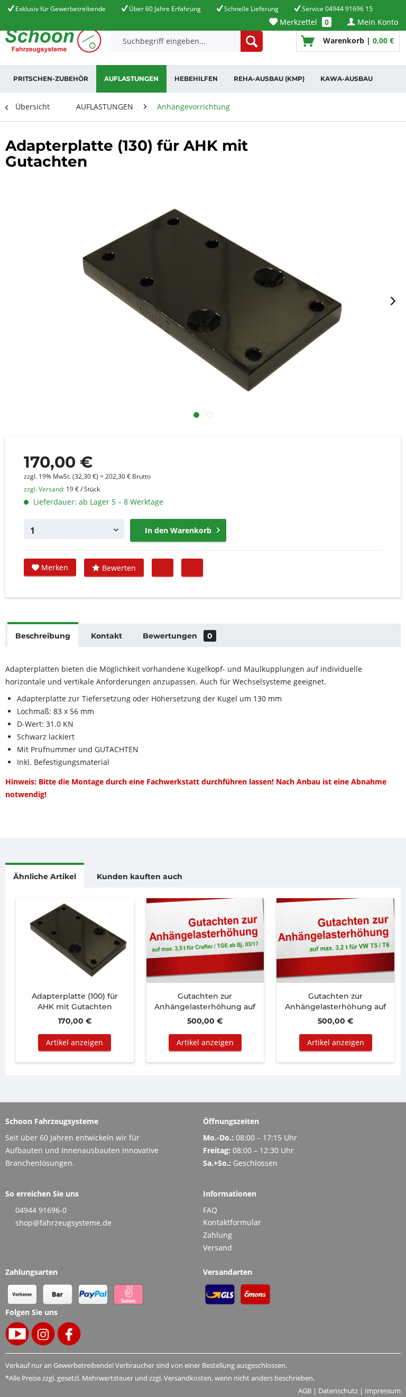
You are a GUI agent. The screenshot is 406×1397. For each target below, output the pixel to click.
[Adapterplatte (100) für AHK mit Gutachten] (75, 940)
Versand (217, 1248)
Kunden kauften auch (139, 876)
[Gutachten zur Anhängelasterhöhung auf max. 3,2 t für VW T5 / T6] (335, 940)
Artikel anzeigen (74, 1042)
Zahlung (217, 1235)
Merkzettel (303, 22)
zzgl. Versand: (44, 489)
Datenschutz (338, 1390)
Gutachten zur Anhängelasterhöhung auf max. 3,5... (204, 1001)
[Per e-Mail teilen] (162, 567)
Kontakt (106, 636)
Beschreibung (42, 636)
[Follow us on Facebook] (192, 567)
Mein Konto (376, 22)
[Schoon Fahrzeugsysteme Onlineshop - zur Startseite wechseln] (53, 41)
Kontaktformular (232, 1222)
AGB (304, 1390)
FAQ (210, 1210)
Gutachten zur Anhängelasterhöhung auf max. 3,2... (335, 1001)
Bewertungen (178, 636)
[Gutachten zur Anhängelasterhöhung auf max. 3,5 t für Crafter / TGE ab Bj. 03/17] (205, 940)
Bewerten (118, 568)
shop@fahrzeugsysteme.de (63, 1223)
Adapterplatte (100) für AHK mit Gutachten (75, 1001)
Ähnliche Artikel (44, 876)
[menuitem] (300, 22)
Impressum (383, 1390)
